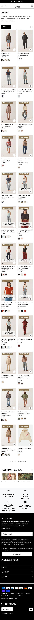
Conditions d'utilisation (7, 593)
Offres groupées (17, 1)
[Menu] (2, 6)
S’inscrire (16, 554)
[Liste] (31, 27)
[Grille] (29, 27)
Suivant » (22, 461)
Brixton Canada (10, 613)
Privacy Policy (13, 548)
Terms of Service (19, 544)
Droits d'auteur (5, 595)
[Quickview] (14, 49)
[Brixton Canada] (17, 6)
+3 (27, 202)
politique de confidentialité (23, 593)
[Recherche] (6, 6)
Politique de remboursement (9, 598)
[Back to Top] (31, 609)
